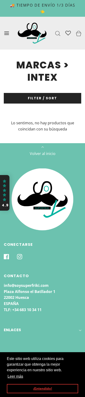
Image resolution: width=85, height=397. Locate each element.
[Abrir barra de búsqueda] (57, 33)
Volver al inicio (42, 153)
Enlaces (12, 330)
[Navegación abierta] (6, 33)
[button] (4, 193)
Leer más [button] (15, 376)
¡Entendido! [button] (42, 388)
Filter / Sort (42, 98)
